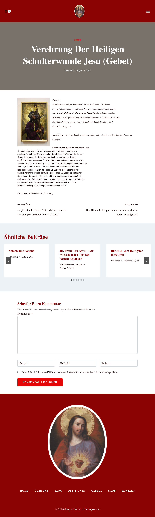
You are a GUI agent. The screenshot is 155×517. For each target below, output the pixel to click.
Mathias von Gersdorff (73, 264)
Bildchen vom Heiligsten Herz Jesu (127, 253)
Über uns (41, 490)
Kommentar (24, 313)
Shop (112, 490)
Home (24, 490)
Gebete (96, 490)
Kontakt (128, 490)
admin (70, 70)
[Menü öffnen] (150, 11)
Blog (58, 490)
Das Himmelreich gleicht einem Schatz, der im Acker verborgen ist (112, 209)
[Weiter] (146, 260)
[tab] (71, 280)
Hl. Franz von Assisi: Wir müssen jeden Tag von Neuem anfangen (77, 255)
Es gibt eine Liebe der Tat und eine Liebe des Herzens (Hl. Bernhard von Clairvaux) (42, 209)
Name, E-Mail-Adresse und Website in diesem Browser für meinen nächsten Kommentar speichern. (69, 372)
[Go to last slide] (8, 260)
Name (23, 363)
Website (106, 363)
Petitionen (76, 490)
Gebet (77, 40)
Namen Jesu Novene (21, 251)
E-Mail (65, 363)
